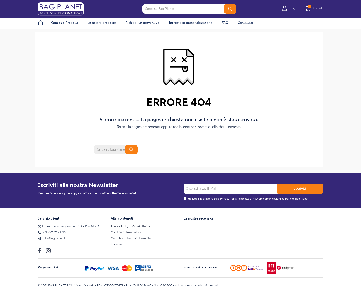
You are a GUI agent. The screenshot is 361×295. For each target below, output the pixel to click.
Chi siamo (117, 244)
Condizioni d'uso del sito (126, 232)
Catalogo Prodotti (64, 23)
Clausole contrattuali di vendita (131, 238)
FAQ (225, 23)
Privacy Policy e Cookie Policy (130, 226)
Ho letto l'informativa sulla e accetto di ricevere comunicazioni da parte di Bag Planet (248, 199)
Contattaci (245, 23)
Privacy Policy (228, 199)
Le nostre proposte (101, 23)
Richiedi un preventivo (142, 23)
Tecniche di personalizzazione (190, 23)
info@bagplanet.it (54, 238)
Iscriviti (300, 189)
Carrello (317, 8)
